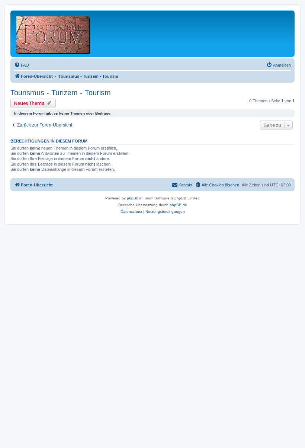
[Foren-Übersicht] (53, 33)
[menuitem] (21, 65)
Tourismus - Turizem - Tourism (60, 93)
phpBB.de (178, 205)
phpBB (133, 198)
